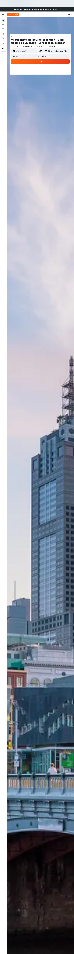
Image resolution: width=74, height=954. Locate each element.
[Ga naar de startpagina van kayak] (13, 14)
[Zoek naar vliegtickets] (3, 20)
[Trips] (3, 43)
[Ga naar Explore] (3, 34)
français (54, 9)
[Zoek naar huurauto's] (3, 28)
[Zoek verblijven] (3, 24)
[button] (72, 9)
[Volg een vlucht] (3, 38)
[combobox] (40, 46)
